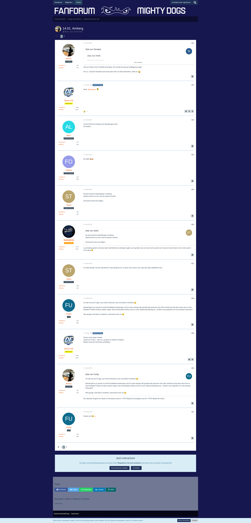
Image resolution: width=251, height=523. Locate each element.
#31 (192, 412)
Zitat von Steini (91, 231)
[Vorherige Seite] (56, 36)
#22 (192, 85)
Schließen (194, 520)
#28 (192, 298)
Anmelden (136, 468)
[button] (61, 490)
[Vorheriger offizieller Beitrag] (189, 111)
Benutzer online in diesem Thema (71, 499)
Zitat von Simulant (93, 49)
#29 (192, 333)
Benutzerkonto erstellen (119, 468)
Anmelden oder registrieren (181, 2)
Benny (67, 31)
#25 (192, 189)
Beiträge (61, 67)
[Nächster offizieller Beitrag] (192, 111)
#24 (192, 155)
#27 (192, 263)
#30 (192, 368)
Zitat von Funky (92, 374)
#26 (192, 224)
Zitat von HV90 (93, 56)
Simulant (93, 89)
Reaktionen (62, 65)
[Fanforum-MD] (125, 10)
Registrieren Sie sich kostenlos (129, 463)
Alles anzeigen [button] (138, 62)
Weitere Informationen (184, 520)
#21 (192, 43)
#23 (192, 120)
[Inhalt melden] (192, 76)
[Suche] (195, 2)
